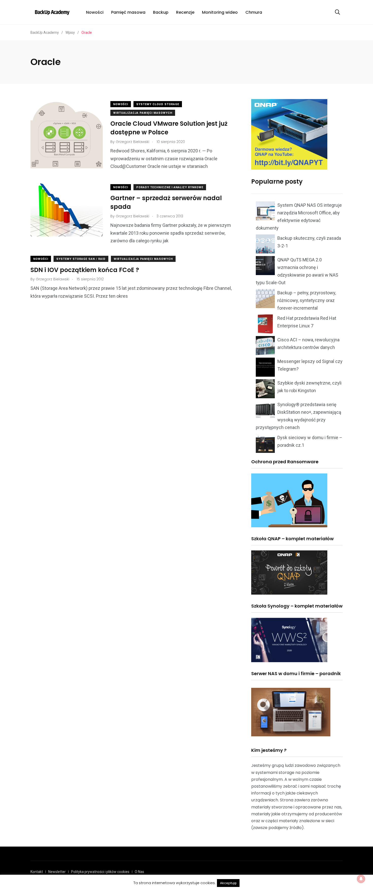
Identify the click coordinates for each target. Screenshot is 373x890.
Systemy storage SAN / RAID (81, 259)
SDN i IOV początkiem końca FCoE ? (84, 270)
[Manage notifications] (361, 879)
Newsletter (57, 872)
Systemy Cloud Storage (157, 104)
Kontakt (36, 872)
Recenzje (185, 12)
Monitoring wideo (220, 12)
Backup (160, 12)
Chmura (253, 12)
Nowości (95, 12)
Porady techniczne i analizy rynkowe (169, 187)
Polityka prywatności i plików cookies (100, 872)
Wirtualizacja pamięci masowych (142, 113)
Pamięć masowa (128, 12)
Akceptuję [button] (228, 883)
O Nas (139, 872)
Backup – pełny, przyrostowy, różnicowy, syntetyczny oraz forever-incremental (306, 300)
